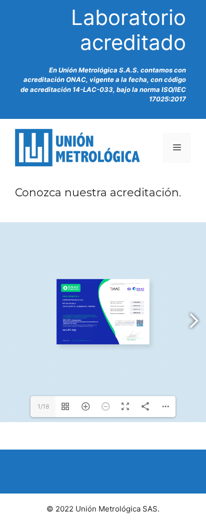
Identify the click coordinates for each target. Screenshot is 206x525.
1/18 (43, 406)
